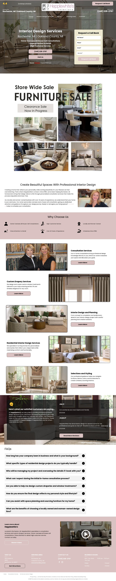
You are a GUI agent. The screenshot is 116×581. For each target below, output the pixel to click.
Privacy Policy (33, 576)
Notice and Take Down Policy (67, 576)
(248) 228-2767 (105, 11)
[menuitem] (31, 16)
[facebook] (59, 562)
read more (104, 426)
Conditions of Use (56, 576)
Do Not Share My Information (44, 576)
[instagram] (62, 562)
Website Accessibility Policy (80, 576)
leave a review (26, 420)
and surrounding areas (38, 563)
